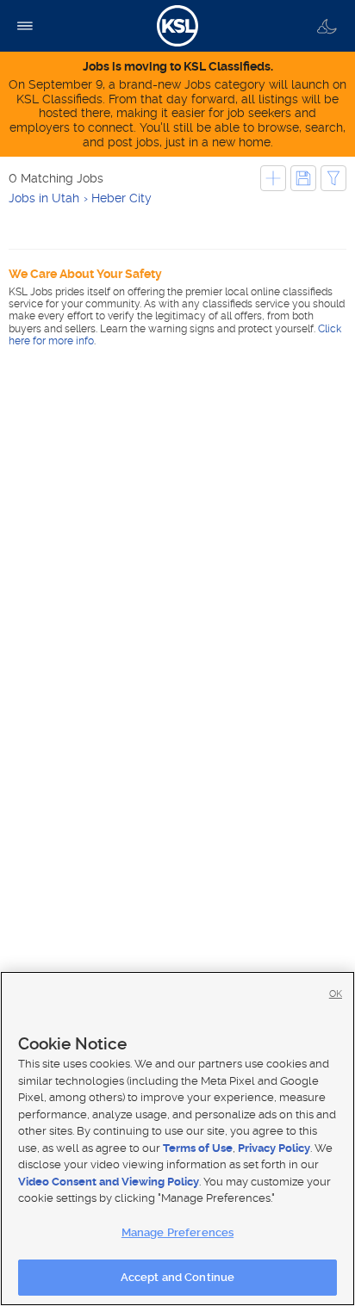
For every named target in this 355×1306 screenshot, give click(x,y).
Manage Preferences (177, 1232)
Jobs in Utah (44, 198)
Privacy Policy (274, 1148)
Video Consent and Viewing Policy (108, 1181)
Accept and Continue (177, 1277)
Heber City (121, 198)
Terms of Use (198, 1148)
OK (335, 994)
